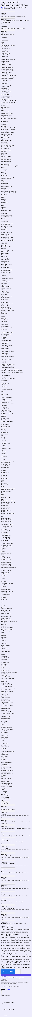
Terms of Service (5, 983)
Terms (5, 980)
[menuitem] (17, 1000)
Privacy (2, 980)
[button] (16, 975)
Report (18, 986)
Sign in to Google (5, 7)
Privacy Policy (13, 983)
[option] (16, 36)
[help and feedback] (1, 992)
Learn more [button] (23, 7)
